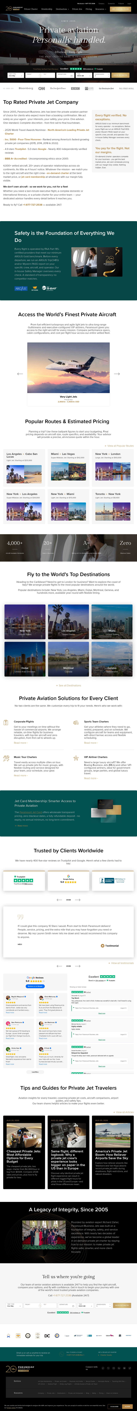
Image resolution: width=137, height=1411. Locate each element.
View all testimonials (122, 963)
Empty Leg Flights (65, 1384)
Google (42, 149)
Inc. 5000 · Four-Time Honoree (23, 139)
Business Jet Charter (76, 1381)
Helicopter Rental (103, 1381)
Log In (129, 3)
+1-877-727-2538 (33, 204)
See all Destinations (70, 685)
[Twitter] (108, 1368)
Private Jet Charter (61, 1381)
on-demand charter (58, 173)
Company (101, 3)
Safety (94, 1393)
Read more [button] (10, 1013)
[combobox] (32, 76)
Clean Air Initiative (112, 1393)
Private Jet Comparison (75, 1393)
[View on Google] (8, 998)
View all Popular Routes (120, 445)
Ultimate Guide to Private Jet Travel (85, 1384)
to (45, 74)
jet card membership (33, 176)
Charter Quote (106, 1355)
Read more (20, 743)
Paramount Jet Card (31, 812)
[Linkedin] (119, 1368)
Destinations (61, 9)
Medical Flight (52, 1384)
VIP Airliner (41, 1384)
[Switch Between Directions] (40, 75)
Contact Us (111, 3)
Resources (99, 9)
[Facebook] (103, 1368)
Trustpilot (20, 149)
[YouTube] (124, 1368)
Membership (46, 9)
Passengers (99, 74)
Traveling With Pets (118, 1381)
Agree (127, 1406)
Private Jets (77, 9)
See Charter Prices (120, 9)
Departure (62, 74)
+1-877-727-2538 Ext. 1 (75, 1355)
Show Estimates (120, 75)
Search (122, 3)
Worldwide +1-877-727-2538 (86, 3)
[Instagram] (113, 1368)
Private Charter (31, 9)
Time (78, 74)
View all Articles (125, 1112)
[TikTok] (129, 1368)
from (29, 74)
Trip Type (12, 74)
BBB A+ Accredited (16, 158)
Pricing (89, 9)
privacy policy (11, 1408)
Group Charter (90, 1381)
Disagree (114, 1406)
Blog (87, 1393)
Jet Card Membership (45, 1381)
